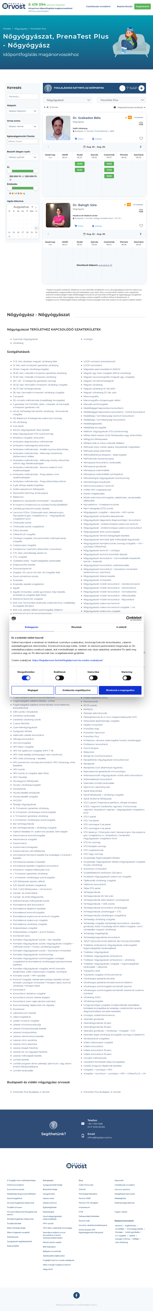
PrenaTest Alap (91, 728)
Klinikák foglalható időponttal (20, 1219)
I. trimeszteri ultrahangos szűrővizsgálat (34, 877)
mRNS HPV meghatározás (97, 489)
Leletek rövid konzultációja (27, 1024)
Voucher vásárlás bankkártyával (93, 1225)
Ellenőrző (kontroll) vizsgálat (28, 599)
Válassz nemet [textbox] (16, 126)
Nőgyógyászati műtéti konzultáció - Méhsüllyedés (110, 595)
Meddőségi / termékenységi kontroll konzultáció (109, 416)
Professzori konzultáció (96, 744)
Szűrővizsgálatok (14, 1198)
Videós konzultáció (93, 1046)
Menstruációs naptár (52, 1242)
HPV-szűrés (48, 1223)
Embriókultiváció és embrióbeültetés (32, 613)
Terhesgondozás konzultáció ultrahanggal (105, 907)
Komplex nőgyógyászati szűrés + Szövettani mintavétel (42, 950)
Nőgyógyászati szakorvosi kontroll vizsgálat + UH (109, 607)
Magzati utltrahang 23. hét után (100, 392)
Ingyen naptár (121, 1212)
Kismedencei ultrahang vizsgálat (30, 924)
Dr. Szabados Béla (87, 118)
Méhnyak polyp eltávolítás (97, 451)
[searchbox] (22, 141)
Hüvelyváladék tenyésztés (26, 792)
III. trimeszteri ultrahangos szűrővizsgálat (34, 812)
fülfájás (136, 1239)
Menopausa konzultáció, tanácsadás (102, 462)
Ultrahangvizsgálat (93, 1001)
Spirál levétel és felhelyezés (98, 798)
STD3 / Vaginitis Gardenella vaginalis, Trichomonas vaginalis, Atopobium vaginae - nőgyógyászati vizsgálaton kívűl (114, 809)
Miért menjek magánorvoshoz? (57, 1265)
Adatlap (98, 139)
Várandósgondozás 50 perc (98, 1027)
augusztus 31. (105, 265)
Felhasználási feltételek (89, 1216)
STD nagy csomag (93, 854)
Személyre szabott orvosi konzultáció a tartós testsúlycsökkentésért (54, 1235)
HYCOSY (17, 800)
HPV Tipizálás (20, 777)
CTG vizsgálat (20, 557)
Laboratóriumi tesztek (24, 1013)
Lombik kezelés (21, 1059)
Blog (81, 1180)
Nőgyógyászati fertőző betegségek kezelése (106, 535)
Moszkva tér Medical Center (85, 215)
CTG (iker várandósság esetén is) (30, 553)
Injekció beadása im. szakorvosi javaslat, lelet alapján (40, 831)
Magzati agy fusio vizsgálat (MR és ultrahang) (107, 373)
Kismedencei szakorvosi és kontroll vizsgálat (36, 916)
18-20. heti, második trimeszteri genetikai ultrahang (40, 373)
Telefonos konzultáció (95, 884)
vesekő (132, 1235)
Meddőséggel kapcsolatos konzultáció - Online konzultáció (114, 412)
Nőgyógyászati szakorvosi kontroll (102, 603)
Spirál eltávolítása (93, 791)
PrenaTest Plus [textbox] (109, 100)
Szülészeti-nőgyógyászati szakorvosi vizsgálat (107, 876)
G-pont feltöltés (21, 723)
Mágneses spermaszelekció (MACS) (102, 369)
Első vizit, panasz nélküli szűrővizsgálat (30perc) (38, 609)
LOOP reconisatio (93, 365)
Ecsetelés (18, 580)
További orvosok (14, 1207)
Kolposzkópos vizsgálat (25, 928)
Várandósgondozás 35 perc (97, 1023)
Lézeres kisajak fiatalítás (25, 1048)
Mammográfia (91, 396)
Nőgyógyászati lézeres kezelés (99, 576)
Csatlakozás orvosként (98, 6)
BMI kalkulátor (49, 1247)
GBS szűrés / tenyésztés (25, 711)
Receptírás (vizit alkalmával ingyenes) (103, 767)
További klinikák (14, 1223)
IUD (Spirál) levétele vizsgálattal (29, 885)
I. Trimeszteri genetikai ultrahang (30, 873)
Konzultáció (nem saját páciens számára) (34, 1001)
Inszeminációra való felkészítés (29, 851)
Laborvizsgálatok (22, 1017)
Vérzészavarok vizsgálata (96, 1038)
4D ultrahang (20, 422)
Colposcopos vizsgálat (24, 545)
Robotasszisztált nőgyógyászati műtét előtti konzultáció (113, 775)
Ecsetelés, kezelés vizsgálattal (28, 584)
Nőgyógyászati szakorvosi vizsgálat (102, 611)
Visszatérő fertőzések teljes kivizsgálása (104, 1062)
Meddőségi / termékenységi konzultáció (104, 419)
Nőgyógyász (20, 28)
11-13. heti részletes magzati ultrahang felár (35, 361)
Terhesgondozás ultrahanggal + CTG (102, 911)
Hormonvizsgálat (22, 743)
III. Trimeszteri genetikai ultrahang (31, 808)
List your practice (122, 1189)
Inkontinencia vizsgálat (25, 839)
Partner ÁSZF (85, 1198)
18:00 (109, 176)
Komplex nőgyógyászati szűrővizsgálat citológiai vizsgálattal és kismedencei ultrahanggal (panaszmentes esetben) (42, 961)
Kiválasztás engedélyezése (77, 690)
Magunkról (48, 1269)
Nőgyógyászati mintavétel (97, 580)
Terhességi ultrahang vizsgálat (99, 919)
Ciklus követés (20, 530)
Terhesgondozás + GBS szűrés (99, 903)
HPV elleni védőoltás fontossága (57, 1228)
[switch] (59, 677)
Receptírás (89, 763)
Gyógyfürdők (49, 1194)
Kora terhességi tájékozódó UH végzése (33, 1005)
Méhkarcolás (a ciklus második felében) (104, 443)
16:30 (79, 170)
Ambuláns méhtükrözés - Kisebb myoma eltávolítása (40, 449)
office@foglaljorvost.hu (100, 1137)
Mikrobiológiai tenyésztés (97, 482)
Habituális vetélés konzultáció (28, 735)
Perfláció (88, 709)
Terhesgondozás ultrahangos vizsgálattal (105, 915)
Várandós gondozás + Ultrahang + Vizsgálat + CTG (109, 1030)
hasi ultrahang (121, 1242)
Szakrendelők (13, 1246)
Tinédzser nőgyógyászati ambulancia (103, 956)
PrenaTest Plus (91, 736)
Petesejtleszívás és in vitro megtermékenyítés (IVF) (110, 717)
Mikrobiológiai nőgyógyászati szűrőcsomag (106, 478)
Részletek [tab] (76, 627)
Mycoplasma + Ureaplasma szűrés (101, 504)
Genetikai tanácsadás (24, 715)
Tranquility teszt (92, 970)
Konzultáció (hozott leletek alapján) (31, 997)
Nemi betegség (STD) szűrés (98, 508)
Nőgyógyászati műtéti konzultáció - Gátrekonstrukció (112, 584)
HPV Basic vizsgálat (23, 746)
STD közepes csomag (95, 846)
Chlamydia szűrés (22, 522)
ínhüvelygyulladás (135, 1229)
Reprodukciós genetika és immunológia (104, 771)
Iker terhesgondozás (23, 823)
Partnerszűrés (91, 701)
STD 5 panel (90, 816)
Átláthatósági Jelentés (124, 1203)
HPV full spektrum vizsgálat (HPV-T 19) (33, 750)
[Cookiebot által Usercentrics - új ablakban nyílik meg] (128, 618)
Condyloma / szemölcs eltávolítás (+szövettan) (37, 549)
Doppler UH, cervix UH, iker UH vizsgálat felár (36, 572)
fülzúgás (119, 1232)
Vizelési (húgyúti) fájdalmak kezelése (103, 1065)
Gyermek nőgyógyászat (25, 339)
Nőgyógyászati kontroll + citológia (102, 550)
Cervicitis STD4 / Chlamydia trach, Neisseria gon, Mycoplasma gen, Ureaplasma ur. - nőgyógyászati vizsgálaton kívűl (39, 515)
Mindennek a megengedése (120, 690)
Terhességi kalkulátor (88, 1194)
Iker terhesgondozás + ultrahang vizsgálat (35, 827)
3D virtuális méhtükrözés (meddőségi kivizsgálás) (39, 400)
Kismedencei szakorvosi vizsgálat (30, 920)
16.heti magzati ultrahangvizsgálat (31, 369)
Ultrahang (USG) (92, 997)
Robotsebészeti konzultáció (98, 779)
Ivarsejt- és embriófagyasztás (28, 897)
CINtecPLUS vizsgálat (24, 534)
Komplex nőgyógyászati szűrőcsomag (33, 954)
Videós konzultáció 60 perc (98, 1054)
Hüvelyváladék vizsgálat (25, 796)
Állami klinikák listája (16, 1228)
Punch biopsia (91, 748)
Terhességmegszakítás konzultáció (102, 937)
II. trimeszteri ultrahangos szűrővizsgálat (34, 820)
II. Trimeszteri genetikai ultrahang (30, 816)
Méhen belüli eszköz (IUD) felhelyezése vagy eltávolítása (113, 435)
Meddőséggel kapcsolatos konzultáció (103, 408)
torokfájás (119, 1229)
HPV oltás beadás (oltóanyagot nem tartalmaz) (37, 754)
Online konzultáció (15, 1185)
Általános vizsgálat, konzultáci (28, 437)
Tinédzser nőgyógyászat (96, 952)
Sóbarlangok (48, 1212)
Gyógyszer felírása (22, 731)
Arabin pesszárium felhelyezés (28, 489)
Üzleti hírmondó (86, 1185)
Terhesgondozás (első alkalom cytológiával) (106, 900)
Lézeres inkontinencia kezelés (28, 1036)
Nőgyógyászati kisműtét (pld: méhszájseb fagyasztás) (112, 539)
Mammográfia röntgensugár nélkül (102, 400)
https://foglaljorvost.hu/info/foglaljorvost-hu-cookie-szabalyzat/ (67, 660)
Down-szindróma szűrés (25, 576)
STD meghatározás (94, 850)
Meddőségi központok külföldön (21, 1194)
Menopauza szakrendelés (96, 470)
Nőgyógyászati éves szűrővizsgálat (102, 531)
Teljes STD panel (92, 888)
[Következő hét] (140, 146)
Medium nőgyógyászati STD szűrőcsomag (106, 431)
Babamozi (18, 497)
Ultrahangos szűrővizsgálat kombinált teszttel (108, 986)
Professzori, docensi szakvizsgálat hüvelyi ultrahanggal (112, 740)
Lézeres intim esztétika (25, 1040)
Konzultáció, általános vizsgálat (29, 993)
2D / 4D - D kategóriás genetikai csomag (34, 381)
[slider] (9, 171)
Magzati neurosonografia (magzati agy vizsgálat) (109, 377)
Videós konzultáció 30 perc (98, 1050)
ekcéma (118, 1225)
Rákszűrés (89, 752)
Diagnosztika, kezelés (24, 564)
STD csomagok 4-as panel (97, 828)
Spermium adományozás (97, 787)
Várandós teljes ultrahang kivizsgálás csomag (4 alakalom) (114, 1034)
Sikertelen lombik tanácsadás (99, 783)
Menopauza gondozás (95, 466)
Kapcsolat (119, 1180)
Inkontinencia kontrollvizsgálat (29, 835)
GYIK (81, 1212)
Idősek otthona (50, 1203)
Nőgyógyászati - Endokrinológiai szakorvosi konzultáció (113, 528)
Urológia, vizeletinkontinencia (99, 1015)
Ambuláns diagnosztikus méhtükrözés (33, 441)
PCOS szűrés (90, 705)
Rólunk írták (84, 1221)
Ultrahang (18, 343)
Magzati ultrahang (93, 384)
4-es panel (18, 426)
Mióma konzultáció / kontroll (99, 486)
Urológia (88, 339)
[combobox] (22, 111)
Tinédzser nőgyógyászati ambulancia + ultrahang (109, 960)
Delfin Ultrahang (80, 128)
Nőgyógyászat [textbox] (55, 100)
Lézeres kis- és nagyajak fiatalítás (30, 1052)
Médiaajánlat (120, 1198)
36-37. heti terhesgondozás (27, 388)
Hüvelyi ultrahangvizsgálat (27, 785)
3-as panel (18, 396)
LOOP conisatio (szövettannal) (99, 361)
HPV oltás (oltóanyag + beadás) (29, 758)
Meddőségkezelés (93, 423)
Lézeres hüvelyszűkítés (25, 1032)
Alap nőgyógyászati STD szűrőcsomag (33, 433)
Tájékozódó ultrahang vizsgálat (100, 880)
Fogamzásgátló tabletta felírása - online (34, 701)
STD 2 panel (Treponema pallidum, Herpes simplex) (110, 802)
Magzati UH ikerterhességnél (99, 381)
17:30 (109, 170)
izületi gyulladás (132, 1232)
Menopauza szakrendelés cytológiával (103, 474)
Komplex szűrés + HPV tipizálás (29, 975)
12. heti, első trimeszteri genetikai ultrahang (35, 365)
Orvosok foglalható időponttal (20, 1203)
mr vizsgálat (120, 1235)
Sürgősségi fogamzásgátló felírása (102, 858)
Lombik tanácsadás (23, 1070)
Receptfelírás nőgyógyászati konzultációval (106, 759)
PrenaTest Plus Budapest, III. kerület (102, 1092)
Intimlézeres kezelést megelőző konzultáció (36, 865)
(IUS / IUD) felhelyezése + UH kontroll (32, 889)
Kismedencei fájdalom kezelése (29, 908)
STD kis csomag (92, 842)
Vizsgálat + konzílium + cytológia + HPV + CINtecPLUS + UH (115, 1073)
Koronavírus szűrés (15, 1189)
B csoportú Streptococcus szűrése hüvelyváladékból (40, 504)
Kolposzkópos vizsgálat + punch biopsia (33, 932)
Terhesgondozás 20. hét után (98, 896)
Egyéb (16, 588)
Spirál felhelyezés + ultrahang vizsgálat (104, 794)
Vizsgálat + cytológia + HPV (98, 1069)
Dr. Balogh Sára (85, 205)
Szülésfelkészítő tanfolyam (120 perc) (103, 872)
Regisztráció (142, 6)
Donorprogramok (22, 568)
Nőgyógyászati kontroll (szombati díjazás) (105, 554)
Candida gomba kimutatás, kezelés (31, 508)
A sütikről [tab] (121, 627)
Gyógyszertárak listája (52, 1185)
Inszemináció (20, 843)
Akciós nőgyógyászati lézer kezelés (31, 430)
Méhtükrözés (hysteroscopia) (99, 458)
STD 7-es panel (91, 820)
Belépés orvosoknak (52, 1251)
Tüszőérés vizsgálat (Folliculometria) (103, 974)
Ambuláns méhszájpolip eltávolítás (31, 445)
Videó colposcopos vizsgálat (98, 1042)
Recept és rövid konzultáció (98, 756)
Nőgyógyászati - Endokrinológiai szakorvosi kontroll (111, 524)
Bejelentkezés (124, 6)
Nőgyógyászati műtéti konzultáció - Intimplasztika (110, 591)
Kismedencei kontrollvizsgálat (29, 912)
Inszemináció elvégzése (25, 847)
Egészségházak (49, 1207)
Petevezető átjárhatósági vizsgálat (102, 721)
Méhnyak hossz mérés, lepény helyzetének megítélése (112, 447)
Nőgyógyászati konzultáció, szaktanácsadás (106, 565)
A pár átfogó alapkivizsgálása (28, 485)
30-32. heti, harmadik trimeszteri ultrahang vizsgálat (40, 384)
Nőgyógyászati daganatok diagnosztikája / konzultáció (112, 520)
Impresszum (84, 1207)
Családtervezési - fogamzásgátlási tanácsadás (37, 560)
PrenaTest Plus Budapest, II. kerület (31, 1092)
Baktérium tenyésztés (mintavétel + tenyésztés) (38, 500)
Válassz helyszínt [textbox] (17, 111)
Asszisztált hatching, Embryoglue (30, 493)
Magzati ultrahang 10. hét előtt (99, 388)
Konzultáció (19, 989)
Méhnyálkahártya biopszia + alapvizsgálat (105, 454)
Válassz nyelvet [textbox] (16, 157)
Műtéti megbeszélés (94, 493)
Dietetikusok (12, 1237)
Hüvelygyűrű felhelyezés (25, 781)
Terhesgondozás (92, 892)
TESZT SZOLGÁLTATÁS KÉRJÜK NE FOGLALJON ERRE (112, 941)
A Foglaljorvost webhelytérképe (21, 1180)
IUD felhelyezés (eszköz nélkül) (29, 881)
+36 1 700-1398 (95, 1123)
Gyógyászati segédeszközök (19, 1241)
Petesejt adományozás (95, 713)
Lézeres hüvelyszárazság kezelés (29, 1028)
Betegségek (48, 1180)
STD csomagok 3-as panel (97, 824)
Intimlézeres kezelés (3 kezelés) (29, 862)
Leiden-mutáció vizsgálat (26, 1020)
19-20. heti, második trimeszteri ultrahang (34, 377)
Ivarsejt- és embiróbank (25, 893)
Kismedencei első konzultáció (28, 904)
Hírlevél (82, 1189)
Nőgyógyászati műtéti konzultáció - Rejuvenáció (109, 599)
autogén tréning (122, 1239)
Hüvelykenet (19, 788)
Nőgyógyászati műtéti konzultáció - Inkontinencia (110, 587)
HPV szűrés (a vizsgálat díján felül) (31, 773)
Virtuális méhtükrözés (95, 1058)
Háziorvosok (48, 1198)
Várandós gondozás (94, 1019)
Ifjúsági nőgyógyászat (24, 804)
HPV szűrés (19, 769)
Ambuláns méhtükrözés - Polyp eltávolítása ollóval (39, 481)
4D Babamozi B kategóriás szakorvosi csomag (37, 418)
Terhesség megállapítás (96, 933)
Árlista (80, 139)
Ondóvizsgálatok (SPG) (96, 697)
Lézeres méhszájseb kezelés (27, 1055)
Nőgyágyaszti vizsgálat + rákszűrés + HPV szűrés (109, 512)
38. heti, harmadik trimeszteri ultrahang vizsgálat (38, 392)
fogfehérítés (130, 1225)
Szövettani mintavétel (95, 868)
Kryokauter (19, 1009)
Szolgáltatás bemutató (125, 1194)
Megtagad (33, 690)
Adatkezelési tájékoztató (54, 1256)
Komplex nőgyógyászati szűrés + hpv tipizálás (37, 939)
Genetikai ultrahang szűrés (27, 719)
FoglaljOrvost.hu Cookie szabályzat (58, 1260)
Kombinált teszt (21, 935)
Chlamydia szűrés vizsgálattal (28, 526)
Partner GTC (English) (88, 1203)
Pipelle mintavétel (93, 724)
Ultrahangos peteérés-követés (99, 978)
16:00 (79, 163)
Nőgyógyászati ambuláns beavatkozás (104, 516)
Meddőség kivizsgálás (95, 427)
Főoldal (7, 28)
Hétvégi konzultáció (23, 739)
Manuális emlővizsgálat (96, 404)
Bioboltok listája (50, 1189)
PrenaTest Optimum (94, 732)
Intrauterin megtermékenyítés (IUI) (31, 869)
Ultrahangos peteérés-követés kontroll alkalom (108, 982)
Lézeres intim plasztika (25, 1044)
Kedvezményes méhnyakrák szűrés (31, 900)
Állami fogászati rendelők (18, 1232)
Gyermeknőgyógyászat (25, 727)
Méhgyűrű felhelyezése (95, 439)
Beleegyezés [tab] (31, 627)
